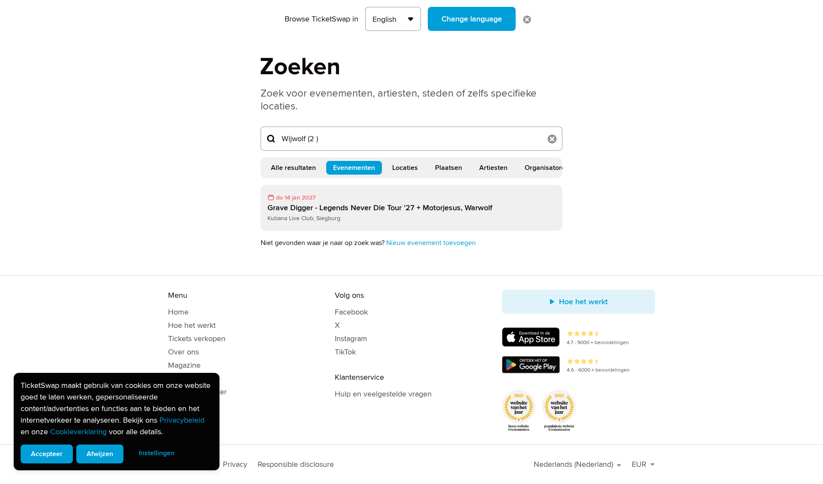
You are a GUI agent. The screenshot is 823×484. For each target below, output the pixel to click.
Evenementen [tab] (354, 167)
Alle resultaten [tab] (293, 167)
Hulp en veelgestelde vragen (383, 394)
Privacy (235, 464)
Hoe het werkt (192, 325)
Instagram (351, 338)
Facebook (351, 312)
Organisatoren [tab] (547, 167)
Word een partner (197, 391)
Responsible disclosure (296, 464)
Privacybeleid (181, 420)
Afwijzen (100, 454)
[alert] (116, 421)
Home (178, 312)
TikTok (345, 352)
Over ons (183, 352)
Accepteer (47, 454)
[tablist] (411, 167)
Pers (175, 405)
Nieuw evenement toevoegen (431, 243)
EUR (639, 464)
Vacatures (184, 378)
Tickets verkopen (196, 338)
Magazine (184, 365)
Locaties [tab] (405, 167)
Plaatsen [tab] (448, 167)
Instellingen (156, 453)
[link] (411, 208)
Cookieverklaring (78, 431)
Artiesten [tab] (493, 167)
